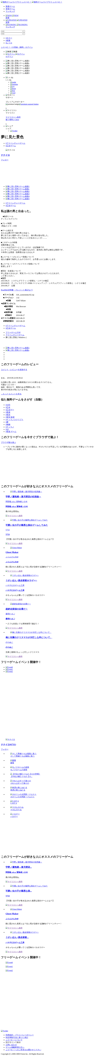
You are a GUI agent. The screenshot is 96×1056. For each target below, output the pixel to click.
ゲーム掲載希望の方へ (15, 1047)
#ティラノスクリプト (14, 420)
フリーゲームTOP (13, 332)
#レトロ (9, 43)
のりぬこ (9, 642)
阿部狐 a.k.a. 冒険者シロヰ (16, 502)
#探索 (8, 40)
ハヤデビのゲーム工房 (15, 585)
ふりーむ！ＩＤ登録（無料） (13, 47)
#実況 (8, 415)
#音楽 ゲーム (11, 432)
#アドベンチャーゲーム (15, 143)
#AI (7, 429)
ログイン (29, 47)
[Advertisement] (18, 467)
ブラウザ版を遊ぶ (8, 442)
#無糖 (8, 424)
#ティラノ (10, 427)
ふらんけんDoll (12, 557)
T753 (8, 530)
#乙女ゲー (10, 410)
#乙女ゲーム (11, 146)
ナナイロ (5, 155)
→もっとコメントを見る (11, 394)
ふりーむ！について (14, 1040)
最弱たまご (10, 614)
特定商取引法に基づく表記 (17, 1037)
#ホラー (9, 38)
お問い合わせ (11, 1045)
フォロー (4, 160)
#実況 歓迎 (10, 417)
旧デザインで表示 (13, 1042)
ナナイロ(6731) (8, 744)
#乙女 (8, 407)
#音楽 (8, 412)
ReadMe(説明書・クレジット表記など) (17, 290)
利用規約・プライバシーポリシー (20, 1035)
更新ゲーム (10, 9)
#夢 (7, 422)
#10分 (8, 405)
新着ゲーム (10, 6)
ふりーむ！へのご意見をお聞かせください (23, 1050)
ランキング (10, 11)
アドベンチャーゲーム (15, 335)
